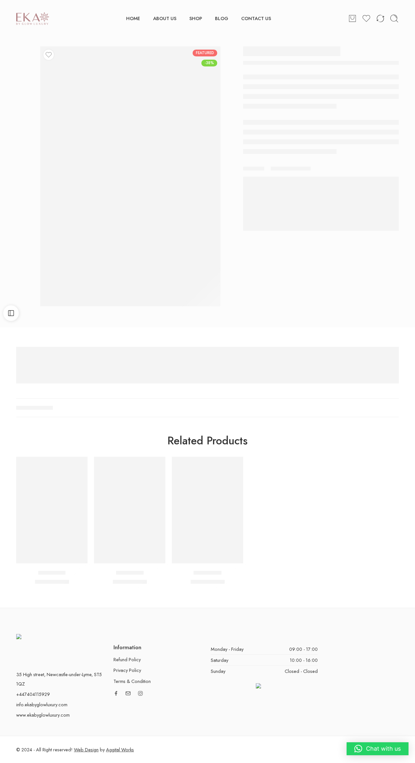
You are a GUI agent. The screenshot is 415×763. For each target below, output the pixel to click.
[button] (378, 748)
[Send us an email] (128, 693)
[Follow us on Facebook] (116, 693)
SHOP (195, 18)
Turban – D (130, 572)
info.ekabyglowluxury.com (41, 704)
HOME (133, 18)
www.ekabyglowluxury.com (43, 714)
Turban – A (207, 572)
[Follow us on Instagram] (140, 693)
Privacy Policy (127, 670)
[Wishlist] (48, 55)
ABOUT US (164, 18)
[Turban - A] (207, 510)
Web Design (86, 749)
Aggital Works (120, 749)
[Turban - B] (52, 510)
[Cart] (352, 18)
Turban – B (51, 572)
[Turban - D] (129, 510)
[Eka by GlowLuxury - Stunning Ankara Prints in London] (32, 18)
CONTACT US (256, 18)
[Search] (394, 18)
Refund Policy (127, 659)
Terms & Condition (132, 681)
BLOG (221, 18)
